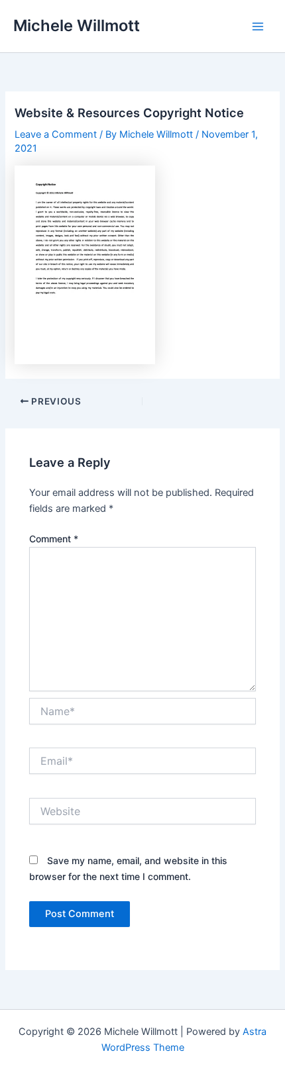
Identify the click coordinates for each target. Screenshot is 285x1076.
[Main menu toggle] (258, 26)
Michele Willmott (76, 25)
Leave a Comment (56, 134)
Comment (53, 538)
